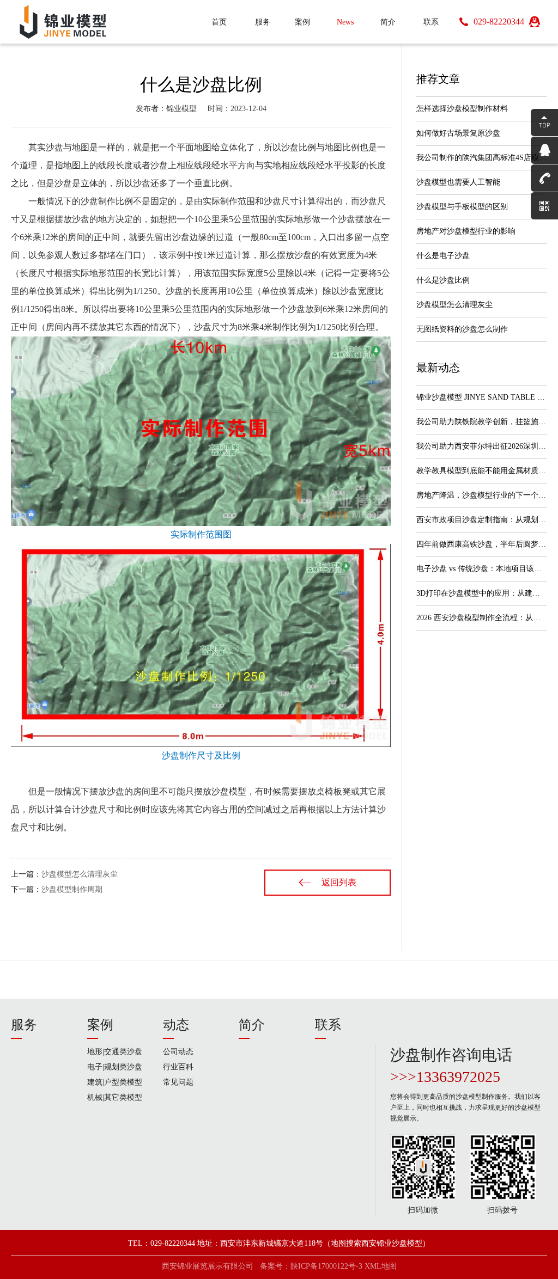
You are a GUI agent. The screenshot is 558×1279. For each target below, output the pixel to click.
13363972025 (458, 1076)
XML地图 (381, 1266)
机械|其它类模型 (114, 1097)
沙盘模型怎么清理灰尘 (79, 874)
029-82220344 (499, 21)
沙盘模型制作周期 (71, 889)
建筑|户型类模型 (114, 1082)
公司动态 (178, 1052)
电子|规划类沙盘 (114, 1067)
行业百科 (178, 1067)
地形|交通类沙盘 (114, 1052)
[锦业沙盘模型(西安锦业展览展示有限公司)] (88, 22)
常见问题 (178, 1082)
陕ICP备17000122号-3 (326, 1266)
